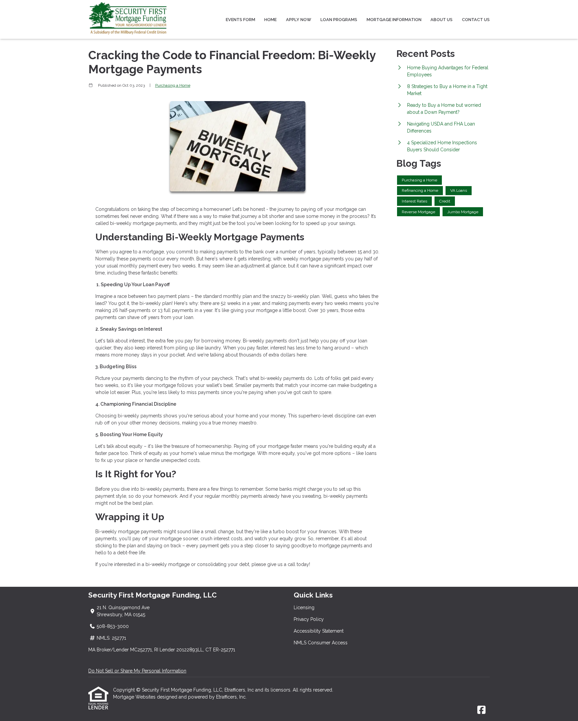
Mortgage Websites (135, 697)
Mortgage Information (394, 19)
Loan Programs (338, 19)
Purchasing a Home (172, 85)
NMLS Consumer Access (321, 642)
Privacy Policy (309, 619)
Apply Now (298, 19)
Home (270, 19)
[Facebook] (481, 710)
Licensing (304, 607)
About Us (441, 19)
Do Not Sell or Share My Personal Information (137, 670)
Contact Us (476, 19)
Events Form (240, 19)
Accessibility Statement (319, 631)
